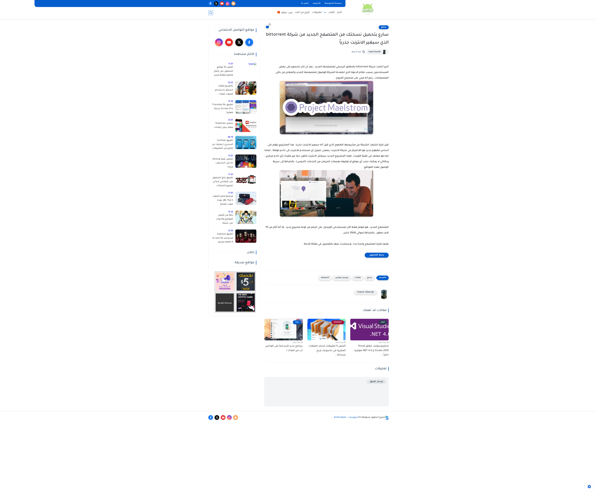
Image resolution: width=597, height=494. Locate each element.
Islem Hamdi (375, 52)
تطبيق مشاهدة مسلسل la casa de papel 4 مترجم (222, 238)
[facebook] (210, 3)
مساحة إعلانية (225, 303)
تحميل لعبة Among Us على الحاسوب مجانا (223, 163)
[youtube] (222, 3)
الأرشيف (317, 3)
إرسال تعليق (376, 381)
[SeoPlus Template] (387, 417)
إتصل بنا (305, 3)
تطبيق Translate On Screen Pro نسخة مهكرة (222, 109)
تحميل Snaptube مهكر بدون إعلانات (223, 125)
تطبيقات (317, 12)
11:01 (230, 64)
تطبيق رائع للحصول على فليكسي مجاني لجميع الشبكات (222, 182)
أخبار (339, 12)
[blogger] (233, 3)
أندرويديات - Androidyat (346, 417)
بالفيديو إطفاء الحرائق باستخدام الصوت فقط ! (224, 90)
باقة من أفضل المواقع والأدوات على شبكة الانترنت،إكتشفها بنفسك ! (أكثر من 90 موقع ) (224, 220)
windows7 (325, 278)
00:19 (230, 137)
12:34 (230, 231)
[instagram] (228, 3)
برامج (383, 27)
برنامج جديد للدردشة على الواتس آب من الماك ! (284, 348)
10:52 (230, 83)
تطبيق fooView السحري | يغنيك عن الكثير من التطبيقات (222, 144)
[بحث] (210, 12)
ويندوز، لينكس (341, 278)
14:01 (230, 156)
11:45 (230, 193)
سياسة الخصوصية (333, 3)
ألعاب (331, 12)
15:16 (230, 101)
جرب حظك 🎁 (285, 13)
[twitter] (216, 3)
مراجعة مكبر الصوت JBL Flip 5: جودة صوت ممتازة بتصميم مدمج (222, 201)
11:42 (230, 174)
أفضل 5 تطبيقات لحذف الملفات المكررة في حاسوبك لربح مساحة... (327, 351)
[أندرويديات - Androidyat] (367, 9)
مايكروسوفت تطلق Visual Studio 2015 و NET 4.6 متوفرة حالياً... (371, 351)
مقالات (357, 278)
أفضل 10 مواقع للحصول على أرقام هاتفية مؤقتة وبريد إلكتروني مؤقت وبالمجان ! (223, 72)
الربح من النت (302, 12)
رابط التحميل (376, 255)
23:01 (230, 120)
